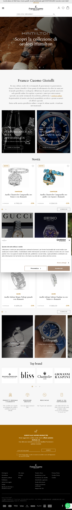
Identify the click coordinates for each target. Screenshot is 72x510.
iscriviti (48, 450)
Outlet (3, 484)
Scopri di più (63, 209)
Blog (19, 477)
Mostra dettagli (61, 262)
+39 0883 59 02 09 (46, 499)
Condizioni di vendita (41, 477)
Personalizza (35, 268)
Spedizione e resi (40, 475)
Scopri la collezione (36, 56)
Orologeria (5, 473)
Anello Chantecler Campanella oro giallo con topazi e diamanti (53, 195)
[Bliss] (27, 375)
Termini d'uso (39, 473)
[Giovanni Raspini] (62, 375)
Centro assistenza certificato (40, 485)
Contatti (20, 475)
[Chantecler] (45, 375)
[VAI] (54, 14)
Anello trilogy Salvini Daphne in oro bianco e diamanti (53, 298)
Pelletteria (4, 480)
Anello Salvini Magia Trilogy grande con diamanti (18, 298)
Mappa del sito (39, 488)
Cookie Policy (56, 475)
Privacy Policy (25, 455)
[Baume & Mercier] (10, 375)
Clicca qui (36, 3)
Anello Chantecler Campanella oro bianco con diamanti (18, 195)
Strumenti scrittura (7, 477)
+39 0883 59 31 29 (56, 499)
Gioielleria (5, 475)
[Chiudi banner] (69, 240)
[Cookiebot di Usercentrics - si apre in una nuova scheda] (58, 240)
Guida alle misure (40, 482)
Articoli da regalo (7, 482)
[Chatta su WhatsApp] (67, 505)
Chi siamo (21, 473)
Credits (54, 477)
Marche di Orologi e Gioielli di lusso (7, 487)
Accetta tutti (59, 268)
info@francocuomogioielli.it (8, 501)
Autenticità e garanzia (41, 480)
